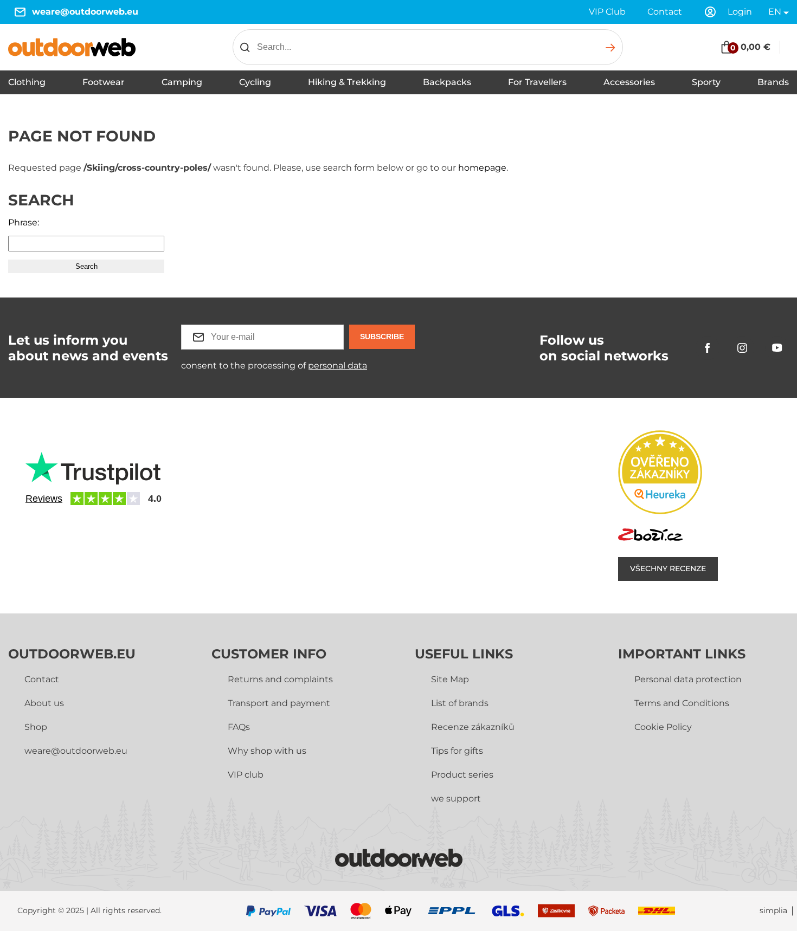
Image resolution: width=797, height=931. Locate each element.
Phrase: (23, 222)
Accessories (629, 82)
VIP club (245, 775)
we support (456, 798)
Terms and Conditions (681, 703)
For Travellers (537, 82)
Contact (664, 12)
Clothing (27, 82)
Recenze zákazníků (473, 727)
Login (740, 12)
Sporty (706, 82)
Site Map (450, 679)
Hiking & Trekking (347, 82)
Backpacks (447, 82)
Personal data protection (688, 679)
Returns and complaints (280, 679)
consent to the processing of (274, 365)
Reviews (43, 498)
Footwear (103, 82)
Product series (462, 775)
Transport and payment (279, 703)
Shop (35, 727)
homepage (482, 168)
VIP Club (607, 12)
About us (44, 703)
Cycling (255, 82)
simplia (773, 910)
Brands (773, 82)
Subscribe (382, 336)
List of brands (460, 703)
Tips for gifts (457, 751)
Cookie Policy (663, 727)
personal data (337, 365)
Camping (182, 82)
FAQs (239, 727)
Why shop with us (267, 751)
